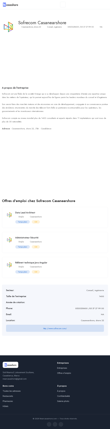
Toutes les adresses (12, 391)
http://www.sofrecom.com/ (55, 328)
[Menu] (63, 4)
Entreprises (62, 368)
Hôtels (5, 406)
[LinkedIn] (55, 424)
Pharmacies (8, 401)
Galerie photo (63, 401)
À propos (61, 391)
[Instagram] (61, 424)
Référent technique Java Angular (31, 262)
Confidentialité (63, 396)
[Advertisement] (55, 59)
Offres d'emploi (64, 373)
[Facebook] (49, 424)
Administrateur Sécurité (26, 237)
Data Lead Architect (25, 212)
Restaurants (8, 396)
